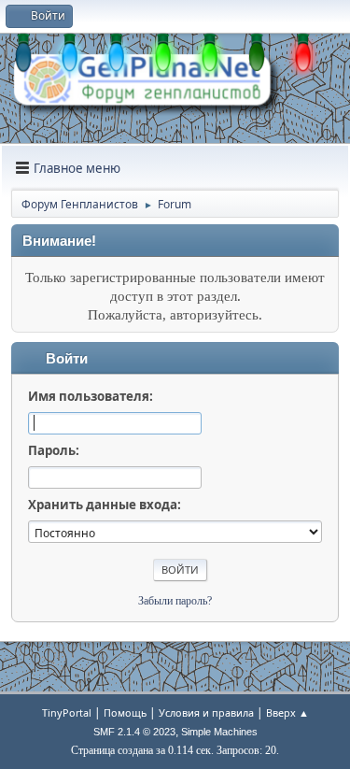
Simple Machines (219, 731)
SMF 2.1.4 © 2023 (134, 731)
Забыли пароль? (175, 600)
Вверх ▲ (287, 712)
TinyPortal (66, 712)
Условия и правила (206, 712)
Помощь (125, 712)
